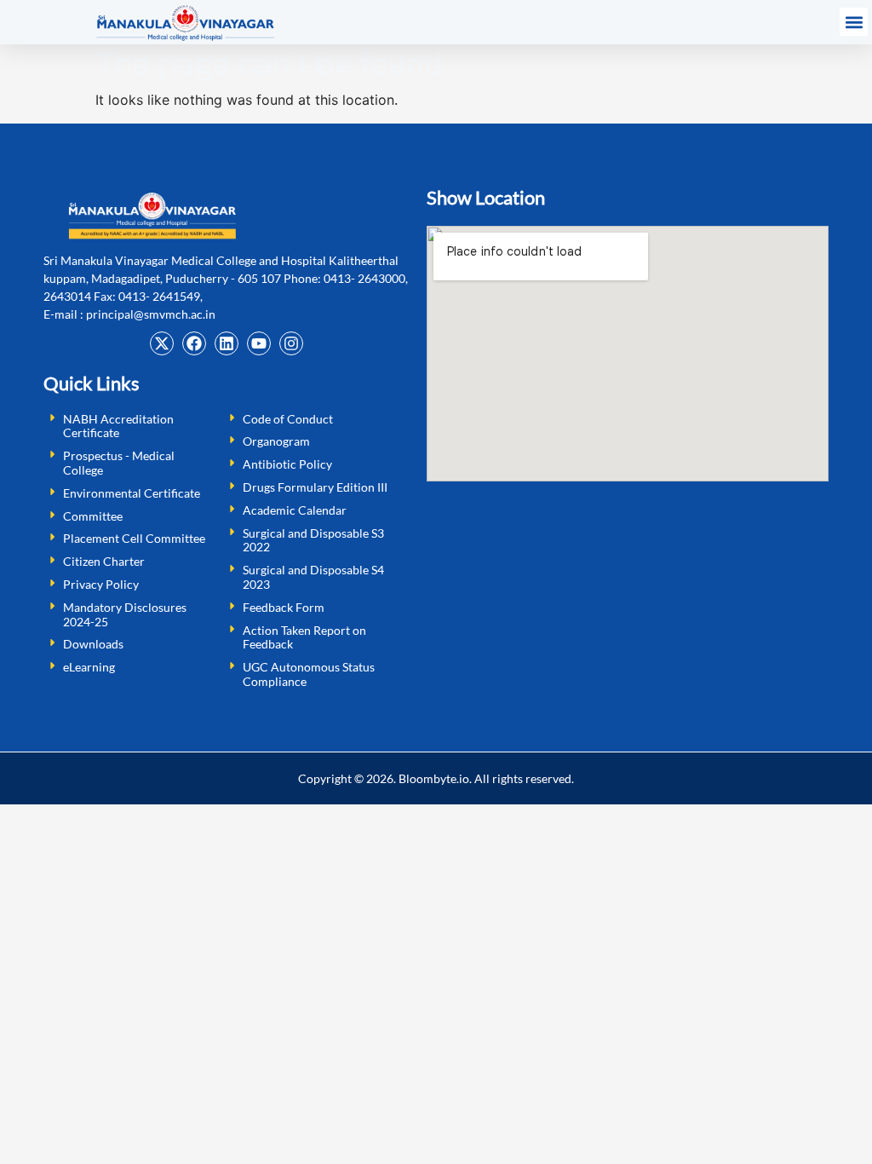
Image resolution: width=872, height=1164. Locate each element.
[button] (854, 22)
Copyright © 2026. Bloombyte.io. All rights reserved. (436, 778)
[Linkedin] (226, 343)
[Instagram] (291, 343)
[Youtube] (259, 343)
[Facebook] (194, 343)
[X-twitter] (162, 343)
